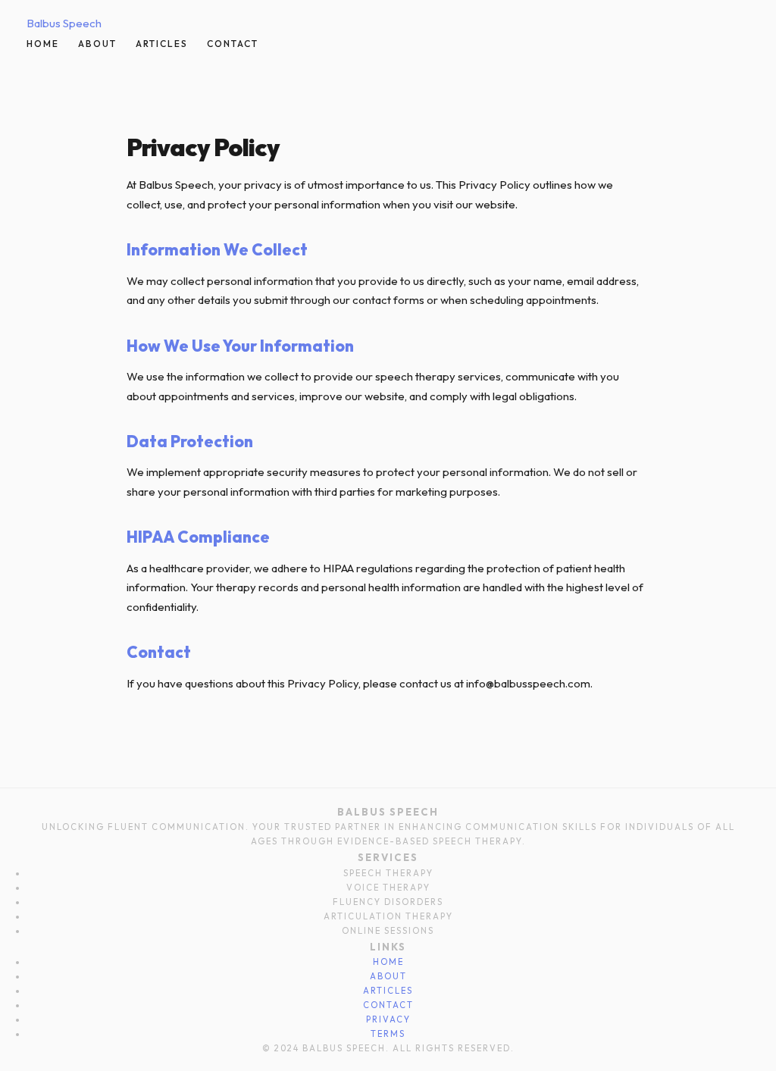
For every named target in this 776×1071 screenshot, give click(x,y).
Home (43, 43)
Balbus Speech (64, 23)
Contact (232, 43)
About (97, 43)
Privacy (388, 1019)
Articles (162, 43)
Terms (388, 1034)
